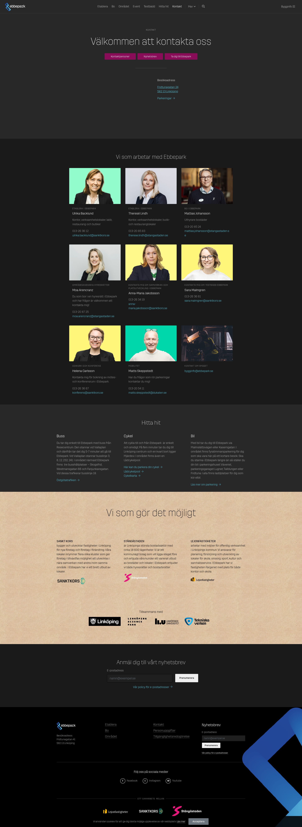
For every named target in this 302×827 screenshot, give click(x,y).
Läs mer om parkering (204, 484)
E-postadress (115, 670)
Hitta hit (164, 6)
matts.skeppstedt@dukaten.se (148, 392)
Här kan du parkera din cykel (141, 467)
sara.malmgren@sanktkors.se (203, 300)
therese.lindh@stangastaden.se (148, 235)
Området (124, 6)
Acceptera (198, 821)
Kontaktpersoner (120, 56)
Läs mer (181, 821)
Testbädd (149, 6)
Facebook (131, 780)
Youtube (177, 780)
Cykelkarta (130, 475)
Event (136, 6)
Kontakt (177, 6)
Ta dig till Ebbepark (181, 56)
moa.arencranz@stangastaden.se (93, 316)
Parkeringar (164, 98)
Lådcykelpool (132, 471)
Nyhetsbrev (150, 56)
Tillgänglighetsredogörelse (171, 736)
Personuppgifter (164, 730)
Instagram (154, 780)
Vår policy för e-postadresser (151, 687)
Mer (190, 6)
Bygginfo (287, 6)
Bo (113, 6)
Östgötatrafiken (66, 480)
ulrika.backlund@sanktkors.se (90, 235)
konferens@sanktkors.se (87, 392)
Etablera (103, 6)
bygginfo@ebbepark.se (199, 371)
